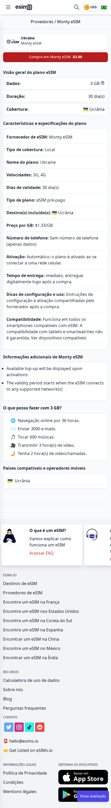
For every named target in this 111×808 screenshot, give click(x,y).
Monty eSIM (69, 21)
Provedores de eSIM (23, 593)
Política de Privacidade (25, 773)
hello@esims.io (20, 741)
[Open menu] (8, 7)
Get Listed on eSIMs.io (28, 750)
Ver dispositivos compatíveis (58, 338)
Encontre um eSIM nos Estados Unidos (41, 611)
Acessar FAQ (41, 553)
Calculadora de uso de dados (31, 680)
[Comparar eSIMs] (77, 7)
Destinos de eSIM (20, 583)
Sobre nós (13, 689)
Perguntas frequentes (24, 708)
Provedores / (44, 21)
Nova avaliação (93, 796)
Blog (7, 699)
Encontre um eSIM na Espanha (33, 630)
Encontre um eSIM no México (31, 648)
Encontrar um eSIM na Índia (30, 657)
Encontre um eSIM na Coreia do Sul (37, 620)
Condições (13, 782)
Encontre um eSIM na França (31, 602)
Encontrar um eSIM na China (31, 639)
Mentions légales (19, 791)
